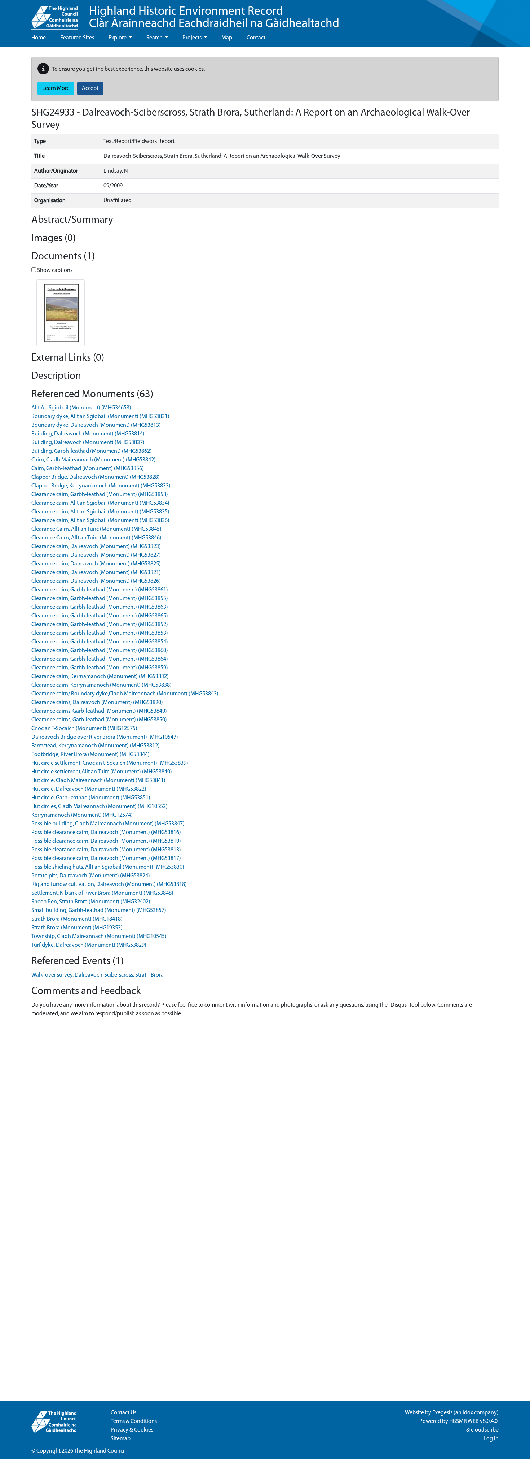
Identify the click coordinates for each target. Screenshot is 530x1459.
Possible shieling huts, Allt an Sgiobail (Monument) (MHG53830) (107, 867)
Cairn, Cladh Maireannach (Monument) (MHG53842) (93, 460)
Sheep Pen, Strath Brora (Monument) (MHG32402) (90, 902)
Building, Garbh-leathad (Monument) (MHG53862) (91, 451)
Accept (90, 88)
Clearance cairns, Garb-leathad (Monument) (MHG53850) (99, 720)
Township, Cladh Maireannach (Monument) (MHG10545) (99, 936)
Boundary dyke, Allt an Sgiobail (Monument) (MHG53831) (100, 417)
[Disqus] (265, 1120)
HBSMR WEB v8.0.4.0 (474, 1421)
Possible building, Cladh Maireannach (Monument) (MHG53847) (108, 824)
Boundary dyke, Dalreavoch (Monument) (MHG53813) (96, 425)
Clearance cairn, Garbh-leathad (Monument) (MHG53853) (99, 633)
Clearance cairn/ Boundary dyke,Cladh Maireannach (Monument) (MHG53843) (124, 694)
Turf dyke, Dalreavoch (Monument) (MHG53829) (88, 945)
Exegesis (442, 1413)
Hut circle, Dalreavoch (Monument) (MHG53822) (88, 789)
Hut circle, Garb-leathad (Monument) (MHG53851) (90, 798)
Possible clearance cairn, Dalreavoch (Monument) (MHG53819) (106, 841)
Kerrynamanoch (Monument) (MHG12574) (82, 815)
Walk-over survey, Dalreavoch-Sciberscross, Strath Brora (97, 975)
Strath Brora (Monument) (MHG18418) (77, 919)
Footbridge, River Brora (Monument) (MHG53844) (90, 754)
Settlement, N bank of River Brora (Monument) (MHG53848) (102, 893)
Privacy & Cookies (132, 1430)
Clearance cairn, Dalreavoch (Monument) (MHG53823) (96, 547)
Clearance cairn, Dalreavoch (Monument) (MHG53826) (96, 581)
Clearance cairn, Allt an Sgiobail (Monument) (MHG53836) (100, 521)
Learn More (56, 88)
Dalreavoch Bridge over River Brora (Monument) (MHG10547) (104, 737)
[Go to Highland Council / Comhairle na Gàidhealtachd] (54, 14)
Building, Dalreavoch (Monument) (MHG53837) (88, 443)
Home (38, 38)
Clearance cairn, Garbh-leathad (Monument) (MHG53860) (99, 650)
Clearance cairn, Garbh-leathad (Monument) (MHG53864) (99, 659)
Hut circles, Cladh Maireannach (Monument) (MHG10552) (99, 806)
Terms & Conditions (134, 1421)
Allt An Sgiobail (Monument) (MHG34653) (81, 408)
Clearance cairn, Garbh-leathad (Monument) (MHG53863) (99, 607)
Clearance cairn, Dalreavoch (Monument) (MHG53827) (96, 555)
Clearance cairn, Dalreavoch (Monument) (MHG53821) (96, 573)
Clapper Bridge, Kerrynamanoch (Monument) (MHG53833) (101, 486)
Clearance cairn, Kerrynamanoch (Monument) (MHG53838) (101, 685)
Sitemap (121, 1439)
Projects (192, 38)
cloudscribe (485, 1430)
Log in (491, 1439)
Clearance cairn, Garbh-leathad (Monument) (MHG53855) (99, 599)
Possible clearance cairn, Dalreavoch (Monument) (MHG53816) (106, 832)
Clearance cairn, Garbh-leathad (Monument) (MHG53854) (99, 642)
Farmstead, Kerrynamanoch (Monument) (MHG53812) (95, 746)
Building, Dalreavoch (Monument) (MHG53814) (88, 434)
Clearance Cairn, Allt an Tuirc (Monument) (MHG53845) (96, 529)
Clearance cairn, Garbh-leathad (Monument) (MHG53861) (99, 590)
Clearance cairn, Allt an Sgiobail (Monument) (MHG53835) (100, 512)
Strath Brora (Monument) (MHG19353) (77, 928)
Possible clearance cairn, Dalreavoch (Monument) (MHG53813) (106, 850)
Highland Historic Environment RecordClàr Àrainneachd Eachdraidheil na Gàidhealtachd (214, 18)
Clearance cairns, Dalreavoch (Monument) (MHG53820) (97, 702)
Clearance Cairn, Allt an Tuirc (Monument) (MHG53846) (96, 538)
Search (155, 38)
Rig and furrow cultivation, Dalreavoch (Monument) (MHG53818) (109, 884)
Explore (118, 38)
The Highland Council (100, 1451)
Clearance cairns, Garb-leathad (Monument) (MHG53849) (99, 711)
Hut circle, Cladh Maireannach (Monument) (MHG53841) (98, 780)
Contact (256, 38)
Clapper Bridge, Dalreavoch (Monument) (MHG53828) (95, 477)
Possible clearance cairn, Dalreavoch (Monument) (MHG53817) (106, 858)
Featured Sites (77, 38)
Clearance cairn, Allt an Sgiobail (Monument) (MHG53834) (100, 503)
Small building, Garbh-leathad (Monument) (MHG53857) (98, 910)
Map (226, 38)
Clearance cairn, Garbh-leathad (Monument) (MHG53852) (99, 625)
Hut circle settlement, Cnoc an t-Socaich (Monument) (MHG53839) (109, 763)
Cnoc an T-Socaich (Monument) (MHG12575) (84, 728)
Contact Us (123, 1413)
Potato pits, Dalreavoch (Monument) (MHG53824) (90, 876)
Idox (468, 1413)
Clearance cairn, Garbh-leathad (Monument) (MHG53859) (99, 668)
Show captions (54, 270)
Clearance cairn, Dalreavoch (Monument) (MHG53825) (96, 564)
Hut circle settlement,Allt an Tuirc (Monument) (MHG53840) (101, 772)
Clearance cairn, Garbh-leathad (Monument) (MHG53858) (99, 495)
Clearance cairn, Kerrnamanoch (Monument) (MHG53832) (100, 676)
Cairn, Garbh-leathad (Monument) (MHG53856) (87, 469)
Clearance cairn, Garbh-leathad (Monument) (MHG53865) (99, 616)
